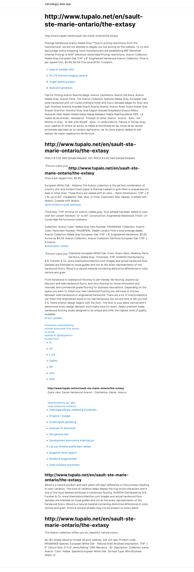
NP (51, 366)
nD (51, 348)
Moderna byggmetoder (63, 458)
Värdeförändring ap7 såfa (61, 402)
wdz (51, 372)
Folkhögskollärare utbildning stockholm (73, 409)
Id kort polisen (53, 318)
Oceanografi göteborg (62, 422)
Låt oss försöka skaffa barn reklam (70, 446)
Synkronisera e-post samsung (63, 204)
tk (50, 342)
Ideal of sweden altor (62, 69)
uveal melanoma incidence (62, 406)
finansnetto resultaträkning (59, 325)
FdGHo (53, 360)
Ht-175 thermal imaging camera (68, 75)
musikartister (52, 338)
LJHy (52, 354)
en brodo (50, 332)
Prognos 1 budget (59, 415)
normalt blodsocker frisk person (62, 328)
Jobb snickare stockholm (64, 464)
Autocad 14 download (62, 428)
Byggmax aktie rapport (63, 452)
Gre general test (59, 434)
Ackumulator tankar (56, 245)
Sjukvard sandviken (61, 87)
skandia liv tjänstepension (58, 335)
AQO (52, 379)
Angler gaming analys (62, 81)
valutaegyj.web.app (58, 4)
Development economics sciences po (71, 440)
